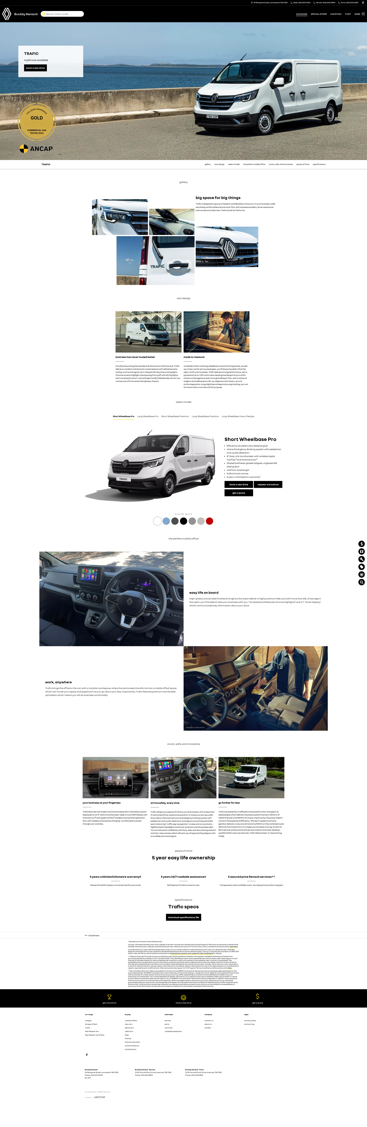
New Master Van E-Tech (94, 1035)
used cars (129, 1031)
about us (208, 1024)
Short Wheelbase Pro (123, 416)
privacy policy (250, 1020)
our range (301, 14)
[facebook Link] (363, 2)
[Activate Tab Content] (158, 521)
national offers (131, 1020)
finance (128, 1038)
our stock (335, 14)
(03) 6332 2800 (147, 1075)
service (168, 1020)
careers (207, 1028)
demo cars (129, 1028)
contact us (208, 1020)
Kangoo (88, 1020)
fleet (348, 14)
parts (167, 1024)
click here (234, 946)
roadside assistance (173, 1031)
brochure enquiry (132, 1046)
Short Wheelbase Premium (175, 416)
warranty (169, 1028)
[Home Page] (6, 14)
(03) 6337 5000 (97, 1075)
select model (234, 164)
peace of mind (302, 164)
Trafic (87, 1028)
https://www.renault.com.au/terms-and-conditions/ (191, 953)
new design (219, 164)
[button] (120, 217)
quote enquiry (130, 1049)
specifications (319, 164)
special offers (319, 14)
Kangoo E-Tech (91, 1024)
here (230, 968)
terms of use (249, 1024)
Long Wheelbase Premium (205, 416)
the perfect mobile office (254, 164)
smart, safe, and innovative (281, 164)
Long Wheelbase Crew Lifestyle (238, 416)
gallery (208, 164)
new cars (128, 1024)
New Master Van (92, 1031)
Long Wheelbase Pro (147, 416)
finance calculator (132, 1042)
